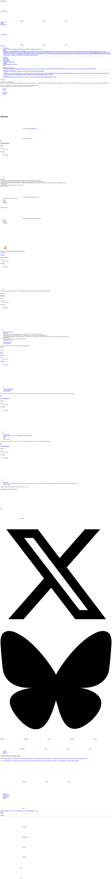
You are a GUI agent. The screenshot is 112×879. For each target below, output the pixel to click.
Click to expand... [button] (6, 343)
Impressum (5, 797)
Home (4, 798)
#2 (3, 288)
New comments (11, 61)
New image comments (24, 49)
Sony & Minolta (66, 52)
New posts (12, 49)
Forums (4, 50)
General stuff (96, 53)
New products (32, 49)
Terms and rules (6, 794)
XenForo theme (30, 810)
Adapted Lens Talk (84, 53)
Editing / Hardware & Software (100, 51)
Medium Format (68, 73)
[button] (36, 11)
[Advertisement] (39, 105)
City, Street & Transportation (48, 51)
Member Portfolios (7, 60)
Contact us (5, 793)
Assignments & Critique (8, 52)
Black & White (69, 51)
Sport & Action (83, 51)
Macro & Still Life (76, 51)
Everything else (90, 51)
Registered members (7, 64)
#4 (3, 386)
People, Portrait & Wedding (60, 51)
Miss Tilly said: (6, 434)
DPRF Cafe (21, 54)
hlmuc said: (5, 482)
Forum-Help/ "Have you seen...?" (23, 76)
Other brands (20, 53)
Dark (66, 21)
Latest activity (38, 49)
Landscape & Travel (38, 51)
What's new (5, 47)
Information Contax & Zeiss (44, 53)
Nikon (61, 52)
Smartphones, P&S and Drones (73, 53)
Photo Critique (27, 52)
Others (65, 53)
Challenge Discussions (39, 52)
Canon (58, 52)
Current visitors (15, 64)
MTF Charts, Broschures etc (32, 53)
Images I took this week (19, 52)
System (21, 21)
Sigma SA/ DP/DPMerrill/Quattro (57, 53)
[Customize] (17, 11)
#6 (3, 480)
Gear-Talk (46, 52)
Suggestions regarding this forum (31, 54)
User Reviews (6, 58)
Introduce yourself (15, 54)
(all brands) (59, 758)
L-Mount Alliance (85, 52)
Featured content (6, 49)
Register (2, 815)
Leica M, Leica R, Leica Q (11, 53)
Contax (24, 53)
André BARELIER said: (8, 331)
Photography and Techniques (19, 51)
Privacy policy (6, 796)
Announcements (102, 53)
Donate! (4, 65)
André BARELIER (33, 128)
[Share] (13, 166)
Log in (2, 813)
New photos (5, 61)
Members (5, 63)
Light (44, 21)
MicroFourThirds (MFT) (95, 52)
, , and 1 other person (14, 251)
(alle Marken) (28, 760)
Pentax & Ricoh (103, 52)
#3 (3, 329)
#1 (3, 177)
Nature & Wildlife (30, 51)
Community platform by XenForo (14, 810)
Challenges (32, 52)
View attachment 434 (7, 340)
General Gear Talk (53, 52)
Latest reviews (6, 59)
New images (17, 49)
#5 (3, 432)
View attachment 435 (7, 342)
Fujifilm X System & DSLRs (76, 52)
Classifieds (90, 53)
